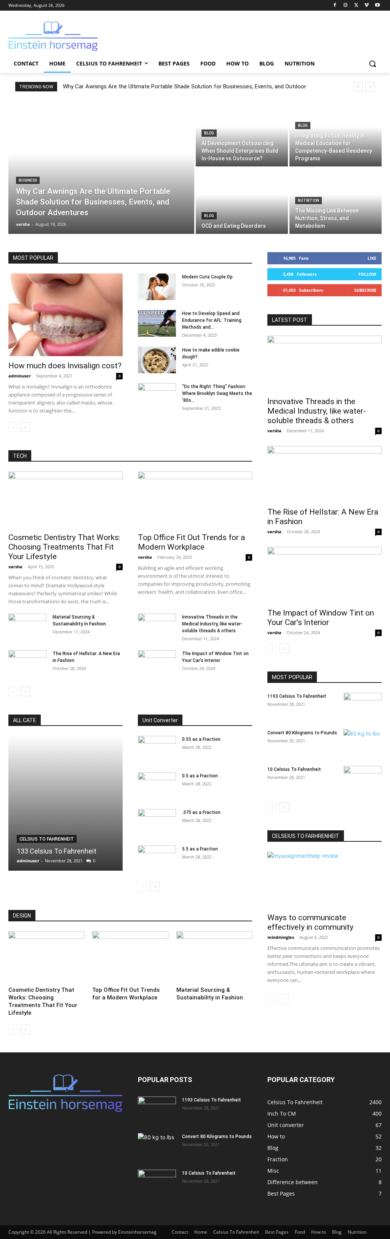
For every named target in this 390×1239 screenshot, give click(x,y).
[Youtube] (377, 5)
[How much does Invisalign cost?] (65, 315)
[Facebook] (335, 5)
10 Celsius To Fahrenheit (294, 769)
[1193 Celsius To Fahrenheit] (363, 706)
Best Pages (277, 1232)
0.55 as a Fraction (201, 739)
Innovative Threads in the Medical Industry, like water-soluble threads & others (212, 623)
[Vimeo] (366, 5)
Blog (209, 133)
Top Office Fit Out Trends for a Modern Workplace (191, 542)
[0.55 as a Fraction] (157, 749)
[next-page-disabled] (284, 999)
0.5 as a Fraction (200, 776)
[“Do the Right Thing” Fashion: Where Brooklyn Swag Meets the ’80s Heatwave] (157, 396)
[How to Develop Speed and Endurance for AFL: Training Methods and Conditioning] (157, 323)
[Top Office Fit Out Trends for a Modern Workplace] (195, 500)
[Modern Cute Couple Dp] (157, 286)
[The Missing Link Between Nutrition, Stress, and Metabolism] (335, 201)
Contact (180, 1232)
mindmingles (280, 937)
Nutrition (308, 200)
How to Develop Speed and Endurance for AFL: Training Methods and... (211, 320)
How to (318, 1232)
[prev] (358, 86)
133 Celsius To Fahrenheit (56, 851)
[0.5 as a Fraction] (157, 785)
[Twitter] (356, 5)
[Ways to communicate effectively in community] (324, 880)
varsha (15, 566)
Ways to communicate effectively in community (310, 922)
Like (372, 258)
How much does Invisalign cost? (64, 365)
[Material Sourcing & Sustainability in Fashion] (27, 627)
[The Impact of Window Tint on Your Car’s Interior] (157, 663)
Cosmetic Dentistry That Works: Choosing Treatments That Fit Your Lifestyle (64, 547)
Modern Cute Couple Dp (207, 277)
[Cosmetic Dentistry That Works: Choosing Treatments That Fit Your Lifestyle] (65, 500)
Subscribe (365, 290)
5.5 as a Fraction (200, 849)
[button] (372, 63)
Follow (367, 274)
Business (28, 180)
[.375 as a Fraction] (157, 822)
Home (200, 1232)
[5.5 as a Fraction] (157, 859)
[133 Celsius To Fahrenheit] (65, 803)
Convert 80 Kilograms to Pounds (302, 732)
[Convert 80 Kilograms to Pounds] (363, 742)
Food (300, 1232)
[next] (370, 86)
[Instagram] (345, 5)
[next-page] (25, 427)
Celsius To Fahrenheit (46, 839)
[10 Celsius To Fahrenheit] (363, 779)
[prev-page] (13, 427)
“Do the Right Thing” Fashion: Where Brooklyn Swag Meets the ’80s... (217, 393)
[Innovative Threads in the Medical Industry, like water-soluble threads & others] (157, 627)
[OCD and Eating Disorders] (242, 201)
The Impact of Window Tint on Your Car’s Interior (320, 617)
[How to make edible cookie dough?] (157, 360)
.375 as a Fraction (201, 812)
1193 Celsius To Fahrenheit (296, 696)
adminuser (19, 376)
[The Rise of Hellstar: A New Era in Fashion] (27, 663)
